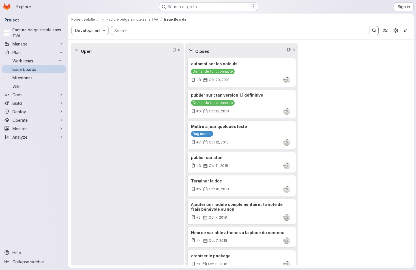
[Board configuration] (395, 30)
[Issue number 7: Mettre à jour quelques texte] (242, 135)
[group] (127, 161)
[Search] (374, 30)
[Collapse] (76, 50)
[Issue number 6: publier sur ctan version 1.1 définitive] (242, 104)
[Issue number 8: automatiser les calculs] (242, 72)
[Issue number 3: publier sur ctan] (242, 162)
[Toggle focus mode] (405, 30)
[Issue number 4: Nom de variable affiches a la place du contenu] (242, 237)
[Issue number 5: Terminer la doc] (242, 185)
